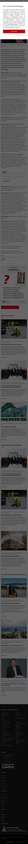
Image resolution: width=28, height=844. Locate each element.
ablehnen (17, 25)
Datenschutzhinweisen (13, 24)
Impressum (17, 35)
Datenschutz (22, 35)
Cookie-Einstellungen (11, 27)
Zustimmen (14, 31)
